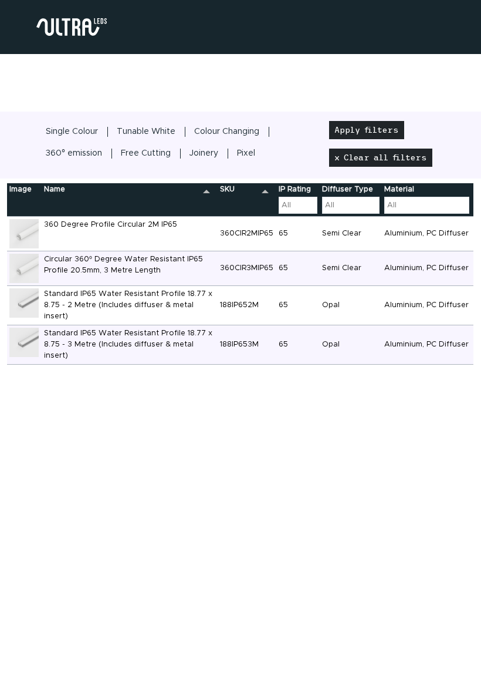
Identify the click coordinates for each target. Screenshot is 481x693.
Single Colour (72, 131)
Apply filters (366, 129)
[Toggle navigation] (48, 70)
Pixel (246, 153)
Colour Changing (226, 131)
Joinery (203, 153)
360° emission (74, 153)
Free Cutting (146, 153)
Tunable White (146, 131)
